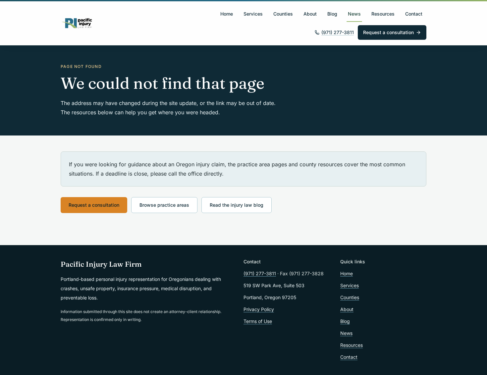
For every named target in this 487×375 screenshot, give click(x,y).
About (310, 14)
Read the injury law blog (236, 205)
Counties (283, 14)
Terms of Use (258, 321)
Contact (413, 14)
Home (226, 14)
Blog (332, 14)
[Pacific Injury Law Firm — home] (77, 23)
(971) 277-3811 (337, 32)
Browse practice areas (164, 205)
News (354, 14)
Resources (383, 14)
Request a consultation (388, 32)
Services (253, 14)
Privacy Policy (259, 309)
